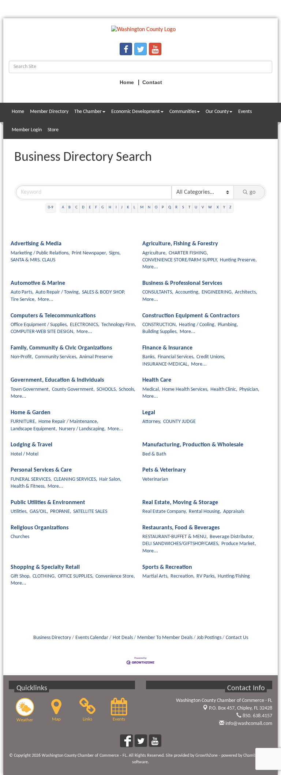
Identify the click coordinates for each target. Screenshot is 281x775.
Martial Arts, (155, 576)
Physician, (249, 389)
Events (245, 111)
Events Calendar (91, 637)
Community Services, (56, 357)
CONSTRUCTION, (159, 324)
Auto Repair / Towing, (57, 292)
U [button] (196, 207)
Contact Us (237, 637)
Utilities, (19, 511)
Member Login (27, 130)
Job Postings (209, 637)
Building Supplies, (160, 331)
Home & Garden (30, 413)
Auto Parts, (22, 292)
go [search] (252, 192)
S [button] (183, 207)
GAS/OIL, (39, 511)
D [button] (83, 207)
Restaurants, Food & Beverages (181, 528)
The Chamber (88, 111)
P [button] (163, 207)
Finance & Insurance (167, 348)
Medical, (151, 389)
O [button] (156, 207)
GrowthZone (206, 755)
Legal (148, 413)
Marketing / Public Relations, (40, 253)
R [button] (176, 207)
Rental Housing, (205, 511)
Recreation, (183, 576)
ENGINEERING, (217, 292)
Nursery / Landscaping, (82, 429)
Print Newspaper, (89, 253)
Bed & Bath (154, 454)
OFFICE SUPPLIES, (76, 576)
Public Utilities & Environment (48, 503)
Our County (217, 111)
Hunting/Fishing (234, 576)
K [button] (128, 207)
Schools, (127, 389)
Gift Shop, (21, 576)
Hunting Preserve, (238, 260)
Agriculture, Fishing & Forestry (180, 244)
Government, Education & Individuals (57, 380)
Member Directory (49, 111)
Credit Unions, (210, 357)
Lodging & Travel (31, 445)
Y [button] (224, 207)
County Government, (73, 389)
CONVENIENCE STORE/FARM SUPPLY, (180, 260)
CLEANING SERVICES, (75, 479)
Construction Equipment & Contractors (190, 316)
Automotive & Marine (38, 283)
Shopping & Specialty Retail (45, 567)
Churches (20, 536)
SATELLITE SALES (90, 511)
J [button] (122, 207)
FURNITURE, (24, 421)
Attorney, (151, 421)
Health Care (156, 380)
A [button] (63, 207)
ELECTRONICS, (85, 324)
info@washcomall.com (248, 723)
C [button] (76, 207)
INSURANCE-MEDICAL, (165, 364)
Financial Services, (176, 357)
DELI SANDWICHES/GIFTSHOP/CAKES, (181, 543)
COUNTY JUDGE (179, 421)
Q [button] (169, 207)
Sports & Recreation (167, 567)
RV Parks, (206, 576)
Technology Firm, (118, 324)
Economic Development (135, 111)
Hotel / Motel (24, 454)
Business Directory (52, 637)
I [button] (116, 207)
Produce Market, (238, 543)
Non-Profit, (22, 357)
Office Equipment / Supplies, (39, 324)
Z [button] (230, 207)
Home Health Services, (185, 389)
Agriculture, (154, 253)
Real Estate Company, (164, 511)
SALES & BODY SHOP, (103, 292)
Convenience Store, (115, 576)
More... (150, 267)
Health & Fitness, (28, 486)
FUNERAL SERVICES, (31, 479)
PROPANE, (60, 511)
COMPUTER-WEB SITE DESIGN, (43, 331)
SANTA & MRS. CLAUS (33, 260)
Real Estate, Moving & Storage (180, 503)
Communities (182, 111)
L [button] (134, 207)
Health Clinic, (223, 389)
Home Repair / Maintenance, (68, 421)
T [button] (189, 207)
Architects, (246, 292)
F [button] (96, 207)
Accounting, (187, 292)
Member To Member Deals (164, 637)
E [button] (90, 207)
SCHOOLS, (107, 389)
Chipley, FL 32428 (240, 708)
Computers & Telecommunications (53, 316)
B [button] (69, 207)
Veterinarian (155, 479)
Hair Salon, (110, 479)
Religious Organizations (39, 528)
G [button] (102, 207)
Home (18, 111)
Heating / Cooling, (197, 324)
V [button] (203, 207)
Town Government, (30, 389)
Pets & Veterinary (164, 470)
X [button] (218, 207)
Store (53, 130)
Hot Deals (123, 637)
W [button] (210, 207)
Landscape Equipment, (34, 429)
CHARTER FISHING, (188, 253)
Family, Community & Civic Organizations (61, 348)
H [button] (110, 207)
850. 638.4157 (256, 716)
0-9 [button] (50, 207)
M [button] (141, 207)
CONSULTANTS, (157, 292)
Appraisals (233, 511)
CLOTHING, (44, 576)
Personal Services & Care (41, 470)
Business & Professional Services (182, 283)
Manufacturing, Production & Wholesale (192, 445)
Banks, (149, 357)
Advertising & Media (36, 244)
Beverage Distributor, (232, 536)
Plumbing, (228, 324)
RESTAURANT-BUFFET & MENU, (175, 536)
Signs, (115, 253)
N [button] (149, 207)
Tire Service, (23, 299)
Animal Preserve (96, 357)
